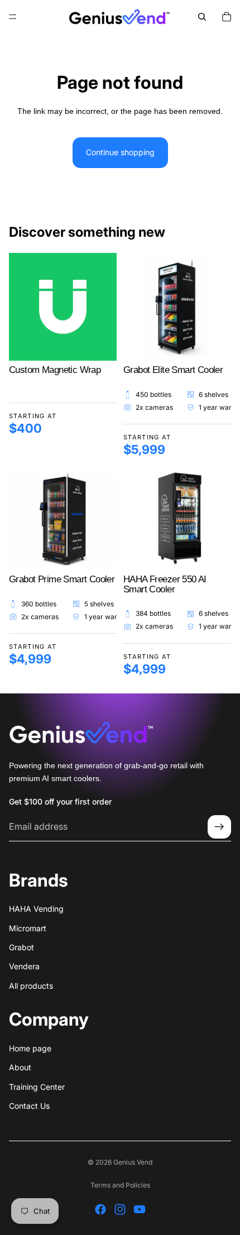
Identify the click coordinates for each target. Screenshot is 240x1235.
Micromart (27, 928)
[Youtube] (139, 1209)
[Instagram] (120, 1209)
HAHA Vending (36, 909)
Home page (30, 1048)
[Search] (202, 16)
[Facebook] (100, 1209)
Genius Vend (132, 1162)
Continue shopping (120, 152)
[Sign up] (219, 827)
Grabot (21, 947)
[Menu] (13, 17)
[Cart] (226, 16)
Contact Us (29, 1105)
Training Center (37, 1087)
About (20, 1068)
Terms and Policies (120, 1185)
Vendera (24, 966)
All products (31, 985)
